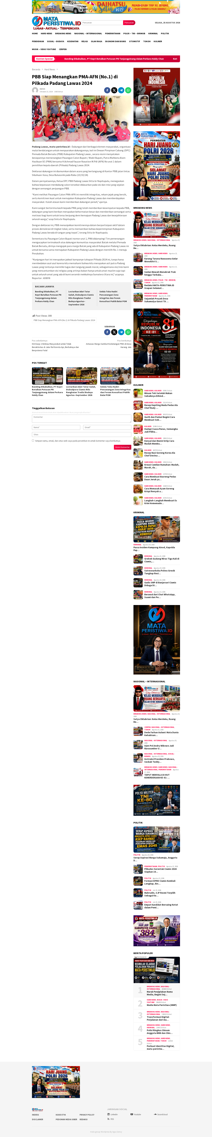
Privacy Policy (87, 1114)
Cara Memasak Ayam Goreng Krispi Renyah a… (159, 490)
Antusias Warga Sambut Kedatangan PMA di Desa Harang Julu (108, 344)
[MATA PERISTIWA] (56, 22)
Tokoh (147, 282)
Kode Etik (61, 1114)
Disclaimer (37, 1119)
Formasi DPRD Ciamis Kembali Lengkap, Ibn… (159, 882)
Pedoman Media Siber (66, 1119)
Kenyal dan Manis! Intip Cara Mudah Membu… (159, 442)
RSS (112, 1119)
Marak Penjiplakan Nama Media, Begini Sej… (160, 993)
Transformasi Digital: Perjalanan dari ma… (158, 1018)
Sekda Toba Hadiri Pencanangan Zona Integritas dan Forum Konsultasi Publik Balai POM (115, 390)
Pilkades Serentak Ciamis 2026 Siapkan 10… (160, 870)
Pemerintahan (150, 296)
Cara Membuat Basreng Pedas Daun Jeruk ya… (160, 478)
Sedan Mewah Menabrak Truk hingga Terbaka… (160, 273)
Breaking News (140, 240)
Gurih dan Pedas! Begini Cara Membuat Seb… (159, 418)
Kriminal (137, 545)
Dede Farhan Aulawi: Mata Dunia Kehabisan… (161, 734)
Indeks (35, 1114)
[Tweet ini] (114, 90)
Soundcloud (162, 1114)
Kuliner (157, 391)
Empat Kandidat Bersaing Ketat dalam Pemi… (161, 906)
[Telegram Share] (121, 90)
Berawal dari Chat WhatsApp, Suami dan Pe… (159, 596)
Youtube (137, 1114)
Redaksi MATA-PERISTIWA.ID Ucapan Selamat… (159, 287)
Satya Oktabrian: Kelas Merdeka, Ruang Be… (154, 247)
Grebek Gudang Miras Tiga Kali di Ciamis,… (161, 560)
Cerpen (147, 727)
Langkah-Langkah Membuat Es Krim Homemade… (160, 502)
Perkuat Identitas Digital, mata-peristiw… (160, 1047)
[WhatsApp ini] (128, 90)
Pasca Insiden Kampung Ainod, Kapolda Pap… (154, 549)
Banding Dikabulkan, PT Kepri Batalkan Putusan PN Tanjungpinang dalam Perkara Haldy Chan (66, 58)
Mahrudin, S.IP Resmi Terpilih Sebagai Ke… (159, 894)
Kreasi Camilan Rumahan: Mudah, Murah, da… (161, 466)
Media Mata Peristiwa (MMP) (162, 1005)
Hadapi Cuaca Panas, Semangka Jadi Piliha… (161, 430)
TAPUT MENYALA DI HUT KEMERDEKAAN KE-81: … (157, 776)
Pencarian (129, 22)
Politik (136, 855)
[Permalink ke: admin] (35, 90)
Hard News (163, 253)
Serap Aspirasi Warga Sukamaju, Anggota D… (155, 859)
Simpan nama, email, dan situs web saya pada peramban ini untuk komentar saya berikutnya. (78, 440)
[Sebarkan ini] (107, 90)
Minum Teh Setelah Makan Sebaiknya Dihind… (158, 394)
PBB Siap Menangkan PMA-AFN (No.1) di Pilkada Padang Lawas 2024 (64, 320)
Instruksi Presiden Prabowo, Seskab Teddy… (159, 760)
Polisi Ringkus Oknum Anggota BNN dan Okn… (160, 1032)
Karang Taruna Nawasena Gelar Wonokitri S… (161, 260)
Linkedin (114, 1114)
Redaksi (84, 1119)
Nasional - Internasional (158, 240)
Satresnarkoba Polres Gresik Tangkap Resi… (159, 572)
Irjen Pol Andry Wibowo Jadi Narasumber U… (159, 747)
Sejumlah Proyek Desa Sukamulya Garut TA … (156, 300)
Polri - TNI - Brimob (166, 280)
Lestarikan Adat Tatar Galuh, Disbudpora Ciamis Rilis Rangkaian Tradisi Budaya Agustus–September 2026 (81, 298)
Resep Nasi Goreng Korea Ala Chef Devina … (159, 454)
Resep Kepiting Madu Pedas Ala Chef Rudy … (161, 406)
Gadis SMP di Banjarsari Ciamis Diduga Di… (160, 584)
